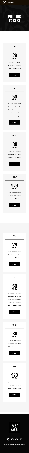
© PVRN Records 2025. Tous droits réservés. (14, 444)
